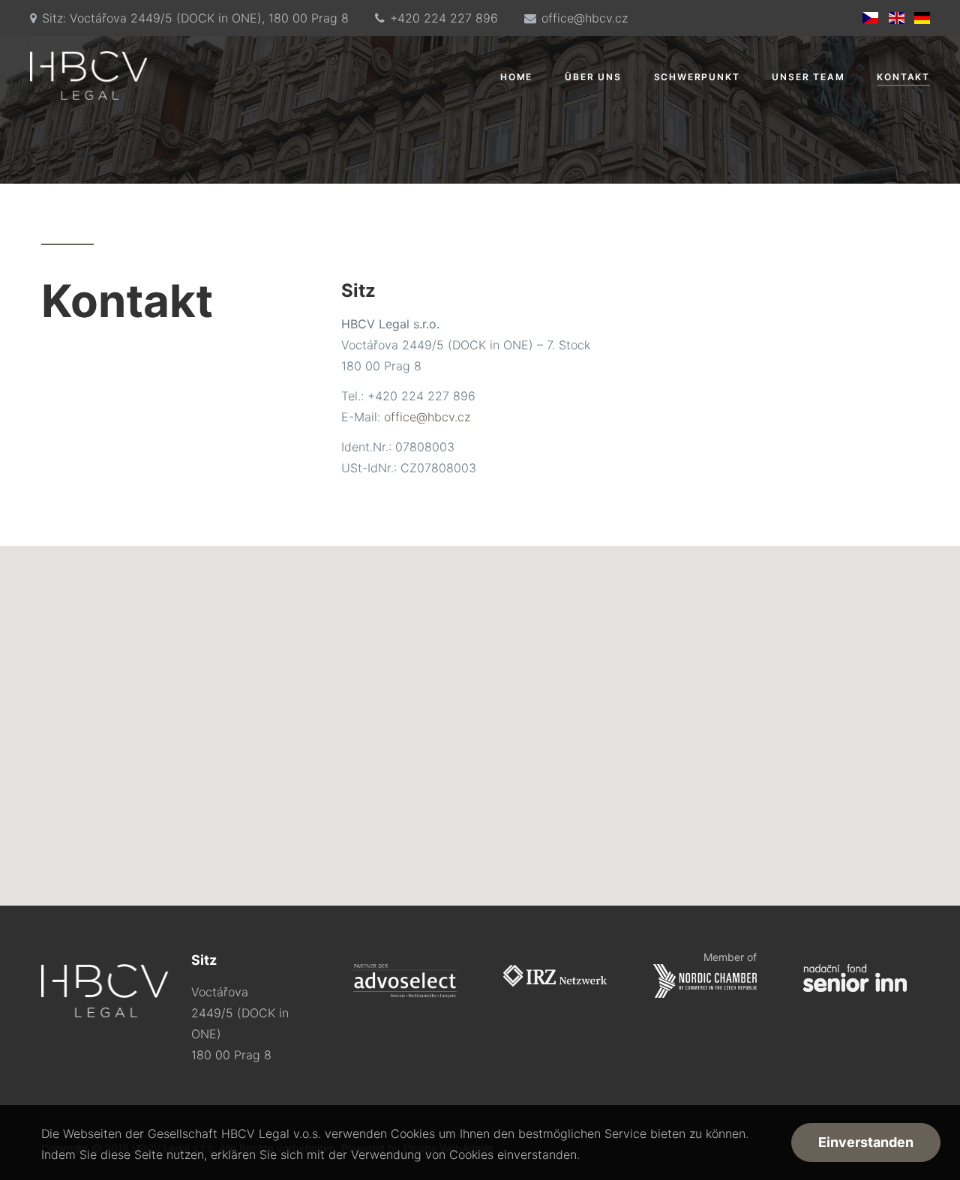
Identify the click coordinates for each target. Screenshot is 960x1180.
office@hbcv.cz (585, 17)
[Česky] (870, 17)
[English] (896, 17)
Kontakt (903, 77)
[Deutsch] (922, 17)
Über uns (593, 77)
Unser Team (808, 77)
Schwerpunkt (697, 77)
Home (516, 77)
